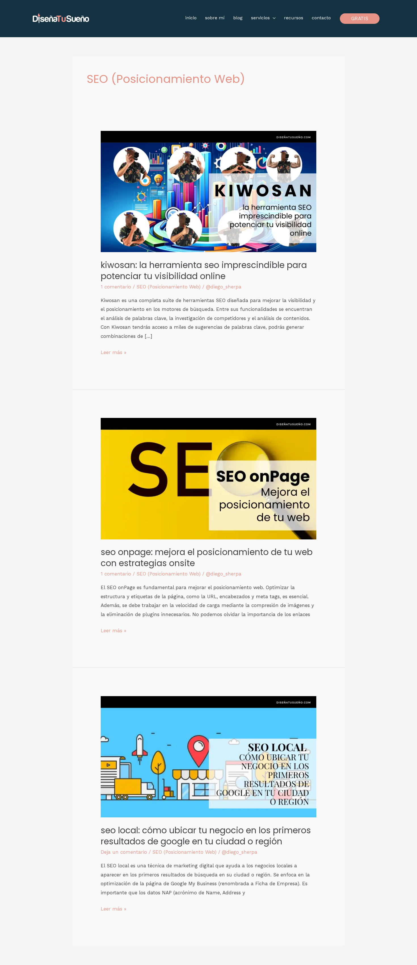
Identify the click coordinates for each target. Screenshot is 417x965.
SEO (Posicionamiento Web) (168, 287)
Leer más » (113, 351)
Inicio (191, 17)
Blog (238, 17)
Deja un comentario (124, 852)
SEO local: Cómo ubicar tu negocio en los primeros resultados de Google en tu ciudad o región (206, 835)
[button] (360, 18)
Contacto (321, 17)
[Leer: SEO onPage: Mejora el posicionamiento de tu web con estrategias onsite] (208, 478)
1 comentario (116, 287)
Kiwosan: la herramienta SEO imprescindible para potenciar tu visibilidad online (204, 270)
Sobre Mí (215, 17)
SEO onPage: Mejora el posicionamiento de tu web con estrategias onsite (207, 557)
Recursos (293, 17)
